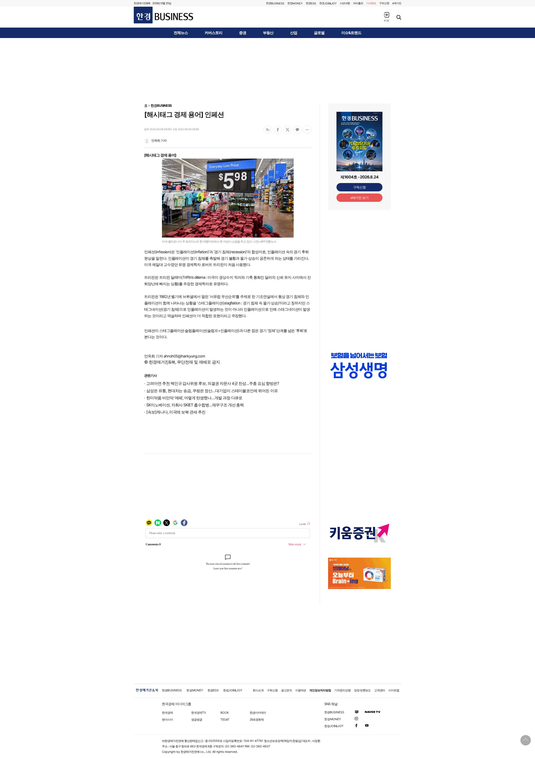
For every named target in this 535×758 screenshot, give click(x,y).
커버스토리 (213, 33)
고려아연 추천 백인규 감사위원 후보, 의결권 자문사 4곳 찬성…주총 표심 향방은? (212, 383)
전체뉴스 (181, 33)
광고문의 (286, 690)
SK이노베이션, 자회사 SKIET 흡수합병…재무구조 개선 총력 (195, 405)
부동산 (268, 33)
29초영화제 (257, 719)
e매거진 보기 (359, 198)
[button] (386, 16)
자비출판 (358, 3)
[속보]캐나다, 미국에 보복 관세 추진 (175, 412)
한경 (275, 3)
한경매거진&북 (142, 3)
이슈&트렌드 (351, 33)
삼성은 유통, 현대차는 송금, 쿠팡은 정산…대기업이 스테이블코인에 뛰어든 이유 (212, 390)
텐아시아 (167, 719)
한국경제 (167, 712)
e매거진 (396, 3)
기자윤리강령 (342, 690)
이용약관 (300, 690)
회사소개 (258, 690)
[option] (359, 365)
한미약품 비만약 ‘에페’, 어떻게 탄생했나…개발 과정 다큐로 (194, 398)
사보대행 (345, 3)
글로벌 (319, 33)
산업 (293, 33)
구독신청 (384, 3)
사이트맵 (393, 690)
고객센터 (379, 690)
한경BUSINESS (161, 105)
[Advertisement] (267, 70)
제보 (371, 3)
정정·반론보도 (362, 690)
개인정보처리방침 (320, 690)
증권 (242, 33)
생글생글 (196, 719)
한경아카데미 (258, 712)
